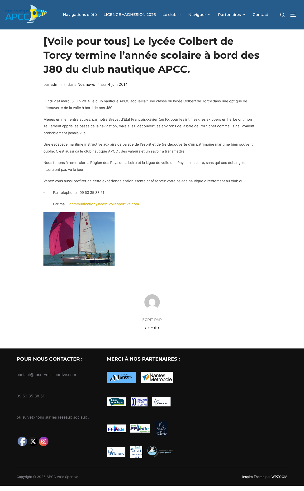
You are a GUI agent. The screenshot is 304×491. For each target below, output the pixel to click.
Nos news (86, 84)
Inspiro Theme (253, 477)
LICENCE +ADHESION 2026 (130, 14)
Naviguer (197, 14)
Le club (169, 14)
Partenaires (229, 14)
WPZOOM (279, 477)
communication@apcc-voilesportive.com (104, 204)
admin (56, 84)
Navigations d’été (80, 14)
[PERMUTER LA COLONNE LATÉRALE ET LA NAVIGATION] (294, 15)
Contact (260, 14)
